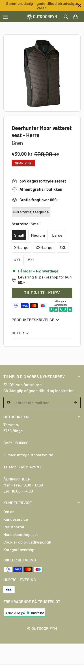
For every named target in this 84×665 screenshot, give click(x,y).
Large (57, 235)
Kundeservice (15, 519)
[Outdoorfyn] (42, 16)
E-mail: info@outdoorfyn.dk (28, 454)
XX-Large (44, 247)
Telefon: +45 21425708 (22, 466)
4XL (17, 259)
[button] (75, 17)
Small (19, 235)
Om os (8, 511)
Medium (38, 235)
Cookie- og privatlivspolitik (27, 542)
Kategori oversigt (19, 549)
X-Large (21, 247)
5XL (31, 259)
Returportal (13, 526)
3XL (63, 247)
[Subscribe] (76, 402)
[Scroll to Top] (75, 641)
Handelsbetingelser (20, 534)
